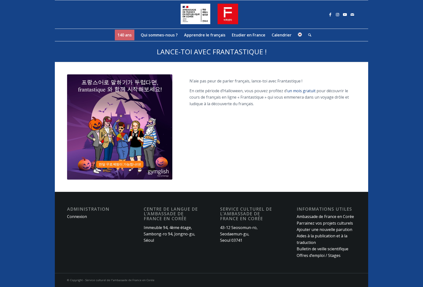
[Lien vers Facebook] (330, 14)
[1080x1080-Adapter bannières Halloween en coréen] (119, 127)
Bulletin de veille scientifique (322, 249)
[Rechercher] (308, 35)
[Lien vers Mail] (352, 14)
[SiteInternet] (212, 14)
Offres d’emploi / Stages (319, 255)
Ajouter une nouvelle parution (324, 229)
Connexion (77, 216)
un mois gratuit (301, 90)
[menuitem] (125, 35)
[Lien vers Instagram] (337, 14)
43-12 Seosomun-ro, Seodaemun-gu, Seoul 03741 (239, 234)
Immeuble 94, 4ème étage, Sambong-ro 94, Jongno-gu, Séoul (169, 234)
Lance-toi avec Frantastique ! (212, 51)
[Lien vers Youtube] (345, 14)
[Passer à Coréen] (300, 35)
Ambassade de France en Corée (325, 216)
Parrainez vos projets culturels (325, 223)
